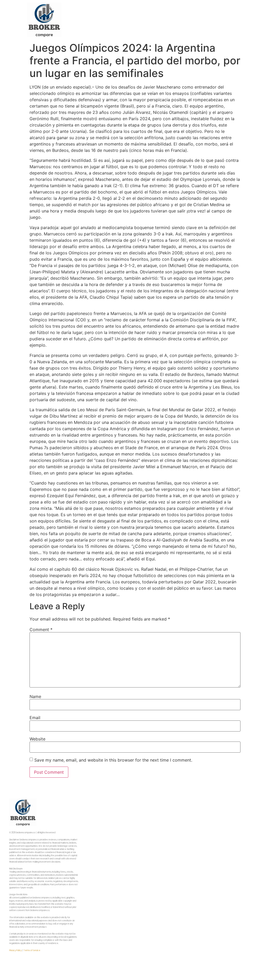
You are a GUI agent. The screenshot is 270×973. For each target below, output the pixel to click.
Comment (41, 629)
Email (35, 717)
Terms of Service (31, 950)
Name (35, 696)
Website (37, 739)
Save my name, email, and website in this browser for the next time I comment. (113, 760)
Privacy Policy (15, 950)
